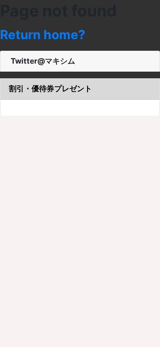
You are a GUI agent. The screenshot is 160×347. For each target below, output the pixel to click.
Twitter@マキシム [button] (42, 60)
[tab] (80, 61)
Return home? (42, 34)
